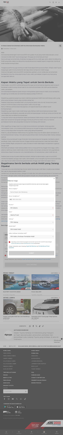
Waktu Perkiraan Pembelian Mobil (18, 233)
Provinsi (11, 204)
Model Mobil (12, 226)
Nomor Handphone (14, 196)
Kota (10, 211)
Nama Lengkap (13, 188)
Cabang (11, 219)
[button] (31, 178)
